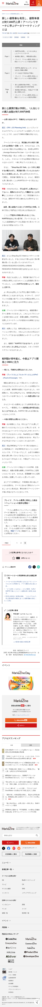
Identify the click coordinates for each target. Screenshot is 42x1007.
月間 (30, 745)
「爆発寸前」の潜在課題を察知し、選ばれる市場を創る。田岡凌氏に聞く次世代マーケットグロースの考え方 (22, 797)
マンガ (4, 909)
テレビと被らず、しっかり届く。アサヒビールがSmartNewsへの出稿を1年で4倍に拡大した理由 (21, 789)
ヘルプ (10, 969)
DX (28, 37)
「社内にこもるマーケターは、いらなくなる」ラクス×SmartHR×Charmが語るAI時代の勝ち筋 (22, 757)
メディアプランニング (29, 893)
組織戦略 (23, 37)
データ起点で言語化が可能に (24, 73)
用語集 (4, 927)
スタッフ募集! (12, 975)
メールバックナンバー (22, 715)
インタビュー (6, 904)
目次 (21, 45)
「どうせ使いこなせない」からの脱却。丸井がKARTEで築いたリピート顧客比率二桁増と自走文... (21, 591)
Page (7, 56)
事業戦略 (16, 37)
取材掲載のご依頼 (31, 854)
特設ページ (15, 531)
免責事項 (10, 980)
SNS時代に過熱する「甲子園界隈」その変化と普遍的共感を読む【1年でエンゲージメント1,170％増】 (22, 811)
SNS (23, 888)
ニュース (5, 862)
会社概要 (10, 983)
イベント (5, 920)
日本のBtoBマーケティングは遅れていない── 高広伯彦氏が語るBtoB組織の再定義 (22, 751)
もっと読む (7, 600)
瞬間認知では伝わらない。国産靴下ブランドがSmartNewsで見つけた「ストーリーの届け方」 (20, 776)
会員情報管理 (12, 977)
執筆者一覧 (25, 913)
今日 (11, 745)
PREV (6, 543)
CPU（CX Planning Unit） (17, 127)
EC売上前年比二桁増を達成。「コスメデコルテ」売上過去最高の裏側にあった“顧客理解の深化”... (22, 597)
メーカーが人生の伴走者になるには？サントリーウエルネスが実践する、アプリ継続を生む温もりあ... (21, 583)
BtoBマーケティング (28, 880)
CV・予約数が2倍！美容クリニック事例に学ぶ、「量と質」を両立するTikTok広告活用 (22, 770)
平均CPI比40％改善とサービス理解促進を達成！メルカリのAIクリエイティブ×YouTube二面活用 (22, 764)
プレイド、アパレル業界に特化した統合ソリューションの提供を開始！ (26, 60)
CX (23, 884)
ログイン (22, 725)
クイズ (24, 909)
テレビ (4, 884)
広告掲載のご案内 (11, 854)
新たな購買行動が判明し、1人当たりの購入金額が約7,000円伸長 (26, 86)
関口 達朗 (12, 33)
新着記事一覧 (7, 869)
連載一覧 (5, 913)
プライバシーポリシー (14, 989)
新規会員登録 (22, 720)
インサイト (5, 893)
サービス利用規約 (13, 986)
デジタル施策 (6, 888)
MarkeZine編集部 (23, 33)
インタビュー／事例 (7, 37)
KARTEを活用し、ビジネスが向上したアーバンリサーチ (26, 52)
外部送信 (10, 992)
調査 (23, 904)
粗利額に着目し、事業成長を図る (25, 56)
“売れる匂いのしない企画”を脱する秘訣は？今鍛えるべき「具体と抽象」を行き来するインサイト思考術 (22, 783)
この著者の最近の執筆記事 (21, 642)
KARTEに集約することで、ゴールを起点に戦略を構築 (26, 69)
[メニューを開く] (3, 3)
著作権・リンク (12, 972)
